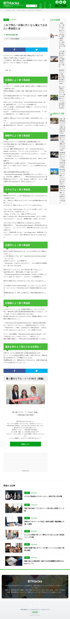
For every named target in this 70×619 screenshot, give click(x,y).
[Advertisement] (14, 460)
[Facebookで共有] (15, 50)
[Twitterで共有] (37, 50)
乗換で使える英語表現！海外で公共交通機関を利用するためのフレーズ (44, 562)
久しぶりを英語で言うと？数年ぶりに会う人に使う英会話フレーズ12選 (44, 536)
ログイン (60, 6)
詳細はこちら (25, 444)
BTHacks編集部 (15, 38)
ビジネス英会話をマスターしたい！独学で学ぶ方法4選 (43, 496)
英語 (16, 34)
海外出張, (8, 34)
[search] (36, 6)
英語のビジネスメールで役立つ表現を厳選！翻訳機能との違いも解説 (44, 523)
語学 (6, 20)
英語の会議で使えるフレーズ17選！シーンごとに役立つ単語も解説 (44, 549)
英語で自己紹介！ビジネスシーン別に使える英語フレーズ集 (44, 509)
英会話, (13, 34)
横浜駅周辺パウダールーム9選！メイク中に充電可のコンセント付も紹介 (62, 194)
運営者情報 (35, 612)
